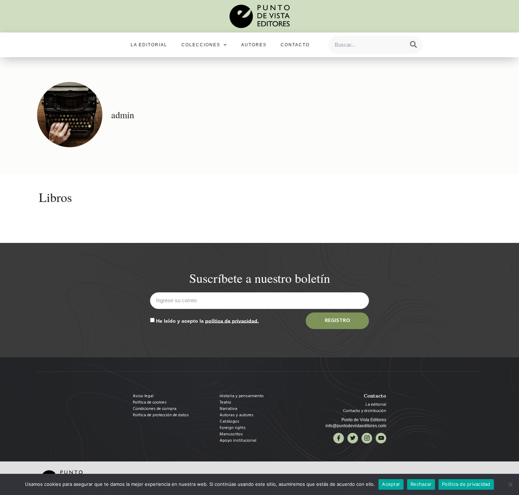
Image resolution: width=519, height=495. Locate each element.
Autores (254, 44)
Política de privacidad (466, 484)
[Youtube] (381, 438)
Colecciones (200, 44)
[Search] (413, 44)
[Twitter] (352, 438)
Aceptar (391, 484)
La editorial (149, 44)
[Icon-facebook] (338, 438)
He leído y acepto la (207, 320)
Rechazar (421, 484)
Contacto (295, 44)
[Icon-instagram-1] (367, 438)
